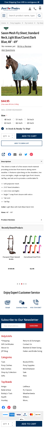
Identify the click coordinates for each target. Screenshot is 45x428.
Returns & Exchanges (31, 341)
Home (3, 23)
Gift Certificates (7, 344)
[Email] (14, 154)
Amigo (3, 386)
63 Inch (7, 123)
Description (6, 161)
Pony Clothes (6, 365)
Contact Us (27, 344)
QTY (5, 136)
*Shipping (5, 341)
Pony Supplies (29, 365)
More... (25, 400)
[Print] (20, 154)
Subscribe (34, 326)
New (25, 376)
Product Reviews (8, 220)
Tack (3, 362)
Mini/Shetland (28, 369)
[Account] (30, 9)
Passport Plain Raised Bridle (11, 258)
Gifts (3, 376)
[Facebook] (9, 154)
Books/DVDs (28, 362)
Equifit (3, 397)
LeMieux (26, 386)
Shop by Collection (8, 372)
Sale (24, 372)
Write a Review (24, 46)
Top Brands (6, 381)
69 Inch (30, 123)
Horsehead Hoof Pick (32, 257)
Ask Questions (8, 50)
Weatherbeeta (29, 393)
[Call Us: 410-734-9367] (35, 9)
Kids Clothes (6, 369)
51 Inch (19, 119)
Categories (6, 357)
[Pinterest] (31, 154)
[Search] (39, 15)
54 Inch (30, 119)
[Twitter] (25, 154)
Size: (4, 115)
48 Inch (7, 119)
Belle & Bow (6, 390)
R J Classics (27, 390)
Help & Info (6, 336)
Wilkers (26, 397)
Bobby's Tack (6, 393)
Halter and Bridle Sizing (32, 351)
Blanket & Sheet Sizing (32, 347)
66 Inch (19, 123)
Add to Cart (29, 136)
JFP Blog (4, 351)
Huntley (4, 400)
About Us (5, 347)
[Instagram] (14, 407)
